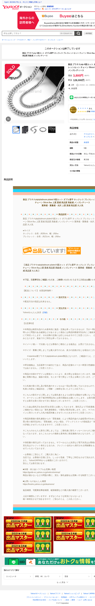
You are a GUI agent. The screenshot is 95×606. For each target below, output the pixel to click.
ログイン (37, 9)
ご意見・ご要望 (69, 600)
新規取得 (50, 6)
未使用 (86, 142)
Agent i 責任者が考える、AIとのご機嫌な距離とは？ (23, 2)
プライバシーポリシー (33, 597)
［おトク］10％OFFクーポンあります (57, 9)
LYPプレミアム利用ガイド (78, 597)
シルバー (60, 40)
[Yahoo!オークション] (17, 6)
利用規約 (64, 597)
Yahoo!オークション (38, 593)
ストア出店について (55, 600)
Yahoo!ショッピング (72, 593)
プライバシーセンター (51, 597)
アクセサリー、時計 (24, 40)
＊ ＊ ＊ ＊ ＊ (83, 108)
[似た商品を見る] (8, 119)
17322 (92, 111)
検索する (78, 33)
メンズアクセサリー (39, 40)
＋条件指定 (88, 33)
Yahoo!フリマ (55, 593)
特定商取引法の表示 (39, 600)
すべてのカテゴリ (66, 33)
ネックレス (51, 40)
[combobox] (31, 33)
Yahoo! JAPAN (89, 593)
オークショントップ (8, 40)
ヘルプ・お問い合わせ (84, 600)
